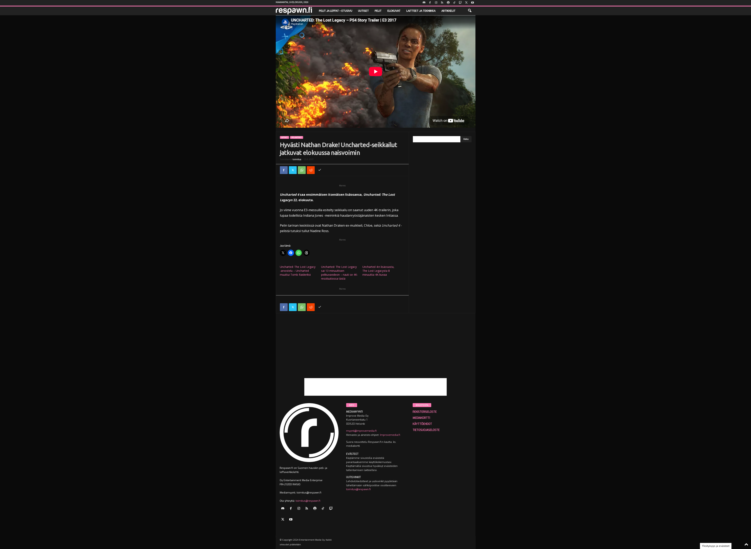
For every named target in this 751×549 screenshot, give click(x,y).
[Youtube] (472, 3)
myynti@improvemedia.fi (361, 430)
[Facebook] (430, 3)
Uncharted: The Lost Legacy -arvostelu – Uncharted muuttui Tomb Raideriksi (297, 270)
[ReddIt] (311, 170)
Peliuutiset (296, 137)
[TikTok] (454, 3)
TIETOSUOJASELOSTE (426, 430)
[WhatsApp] (302, 170)
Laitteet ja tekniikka (421, 10)
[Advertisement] (375, 350)
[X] (466, 3)
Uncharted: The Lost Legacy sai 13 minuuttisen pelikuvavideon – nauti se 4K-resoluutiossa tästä (339, 272)
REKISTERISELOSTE (425, 412)
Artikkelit (448, 10)
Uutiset (363, 10)
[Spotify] (448, 3)
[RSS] (442, 3)
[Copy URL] (320, 170)
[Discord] (424, 3)
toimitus (297, 159)
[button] (469, 10)
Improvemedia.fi (390, 435)
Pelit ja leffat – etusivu (335, 10)
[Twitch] (460, 3)
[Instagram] (436, 3)
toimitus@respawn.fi (308, 500)
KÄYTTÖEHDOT (422, 424)
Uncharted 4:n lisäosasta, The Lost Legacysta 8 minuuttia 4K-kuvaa (378, 270)
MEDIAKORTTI (421, 418)
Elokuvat (394, 10)
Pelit (378, 10)
